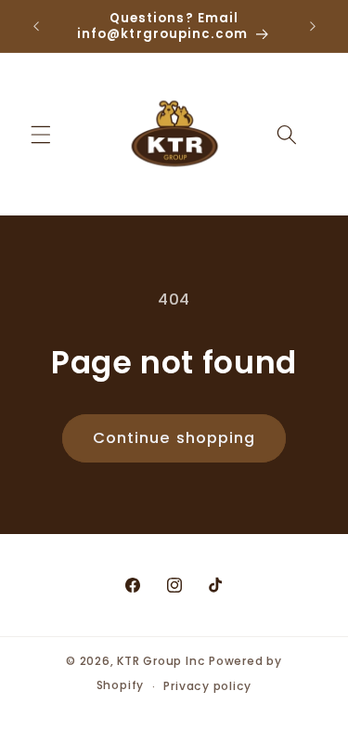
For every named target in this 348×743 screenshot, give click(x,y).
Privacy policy (207, 686)
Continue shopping (174, 438)
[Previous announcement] (36, 26)
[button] (41, 133)
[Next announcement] (312, 26)
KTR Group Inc (161, 661)
